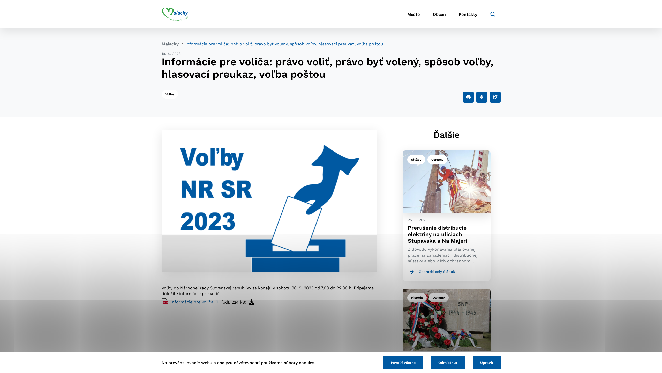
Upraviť (486, 363)
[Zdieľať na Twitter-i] (495, 97)
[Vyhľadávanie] (492, 14)
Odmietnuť (447, 363)
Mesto (413, 14)
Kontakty (468, 14)
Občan (439, 14)
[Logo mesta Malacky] (176, 14)
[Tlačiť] (468, 97)
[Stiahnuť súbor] (251, 302)
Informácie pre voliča (193, 301)
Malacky (170, 43)
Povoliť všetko (403, 363)
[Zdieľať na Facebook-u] (481, 97)
